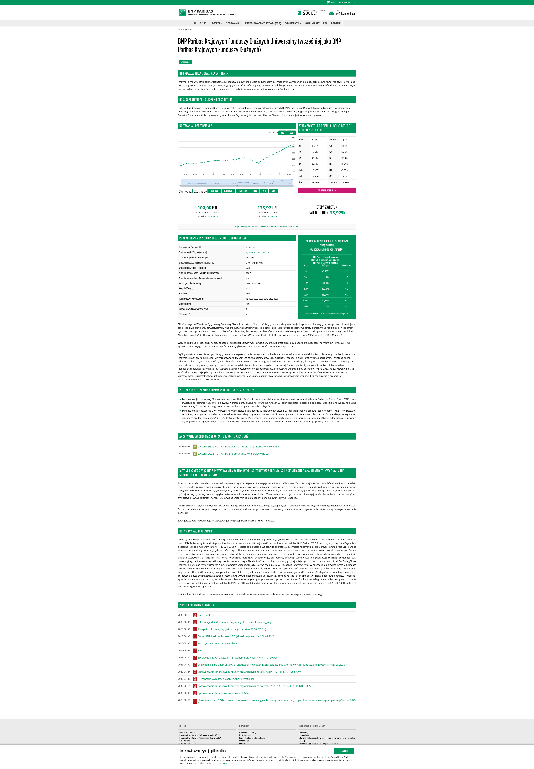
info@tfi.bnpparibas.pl (345, 13)
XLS (282, 133)
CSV (291, 133)
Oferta (182, 727)
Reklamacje (244, 741)
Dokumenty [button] (292, 23)
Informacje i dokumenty (312, 727)
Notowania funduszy (247, 732)
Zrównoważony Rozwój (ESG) (263, 23)
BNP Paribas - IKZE (187, 743)
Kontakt (242, 743)
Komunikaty (312, 23)
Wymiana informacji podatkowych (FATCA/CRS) (319, 743)
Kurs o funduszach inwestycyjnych (254, 738)
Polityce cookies (223, 763)
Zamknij (344, 751)
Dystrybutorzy (245, 735)
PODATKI (336, 23)
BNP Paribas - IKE (187, 741)
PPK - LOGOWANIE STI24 (343, 2)
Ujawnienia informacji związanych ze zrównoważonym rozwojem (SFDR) (327, 739)
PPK (325, 23)
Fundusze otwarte (187, 732)
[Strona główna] (195, 23)
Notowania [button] (233, 23)
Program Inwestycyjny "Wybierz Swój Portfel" (199, 735)
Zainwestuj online (325, 190)
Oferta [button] (216, 23)
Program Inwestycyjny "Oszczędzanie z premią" (200, 738)
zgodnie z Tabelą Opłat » (257, 252)
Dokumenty (304, 732)
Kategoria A (185, 62)
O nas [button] (203, 23)
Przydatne (245, 727)
